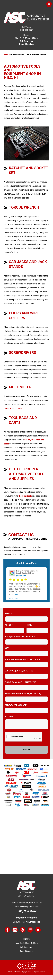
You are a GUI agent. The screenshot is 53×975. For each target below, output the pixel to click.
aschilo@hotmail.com (29, 906)
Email (30, 625)
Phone (9, 625)
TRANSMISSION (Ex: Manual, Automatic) (23, 694)
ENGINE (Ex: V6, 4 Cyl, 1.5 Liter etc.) (20, 682)
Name (8, 614)
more (16, 594)
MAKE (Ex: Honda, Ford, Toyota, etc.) (21, 637)
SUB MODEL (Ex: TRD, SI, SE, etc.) (19, 671)
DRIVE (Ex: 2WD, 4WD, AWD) (16, 705)
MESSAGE (9, 717)
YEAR (7, 648)
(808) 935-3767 (26, 30)
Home (7, 54)
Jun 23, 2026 (13, 599)
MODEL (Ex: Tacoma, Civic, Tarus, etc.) (22, 659)
